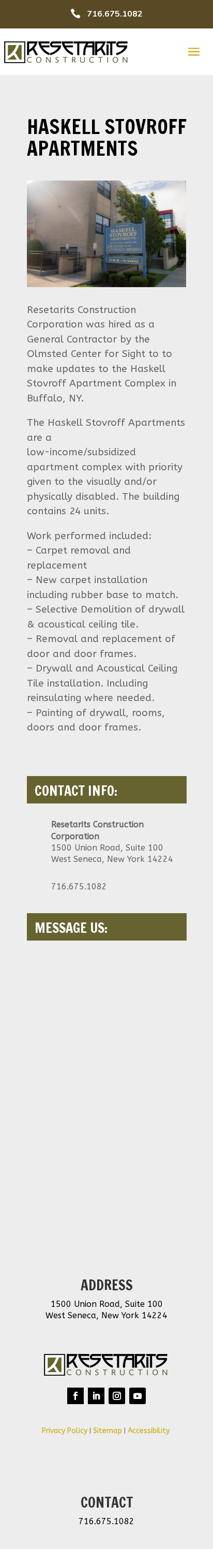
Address (107, 1285)
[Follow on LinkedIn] (96, 1396)
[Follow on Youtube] (137, 1396)
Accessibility (150, 1430)
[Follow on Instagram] (117, 1396)
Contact (107, 1502)
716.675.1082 (115, 14)
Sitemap (107, 1430)
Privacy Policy (64, 1430)
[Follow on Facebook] (75, 1396)
